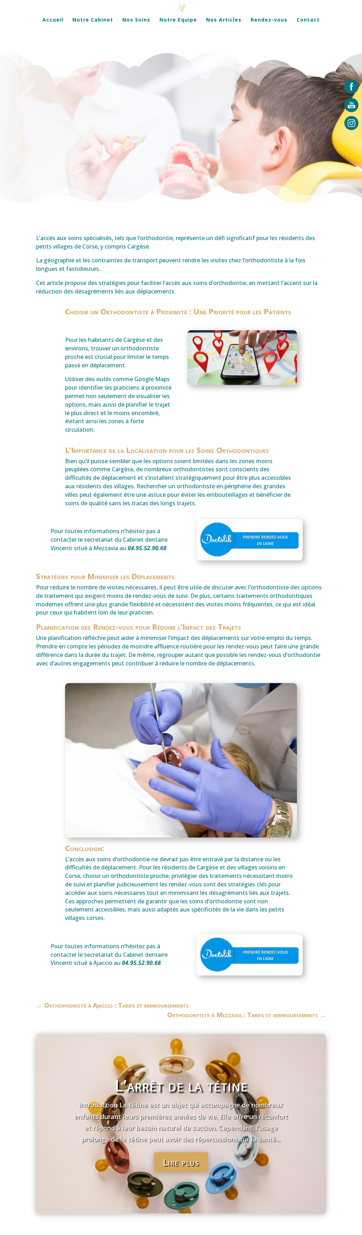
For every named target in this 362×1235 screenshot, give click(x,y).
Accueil (52, 20)
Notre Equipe (178, 20)
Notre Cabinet (92, 20)
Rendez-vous (269, 20)
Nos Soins (136, 20)
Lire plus (181, 1162)
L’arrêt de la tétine (181, 1085)
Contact (308, 20)
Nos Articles (223, 20)
